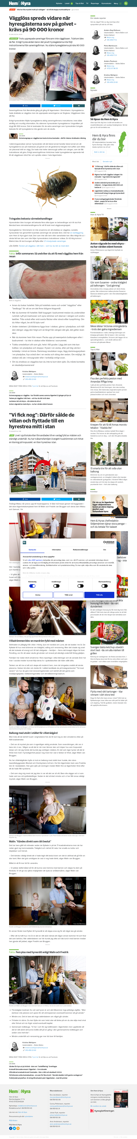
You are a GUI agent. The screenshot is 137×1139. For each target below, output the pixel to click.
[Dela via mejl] (79, 105)
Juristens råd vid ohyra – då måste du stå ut (25, 401)
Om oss (116, 1137)
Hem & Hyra (22, 1112)
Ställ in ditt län (99, 152)
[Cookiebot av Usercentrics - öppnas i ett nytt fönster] (105, 542)
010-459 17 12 (112, 40)
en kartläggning (76, 233)
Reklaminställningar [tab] (80, 550)
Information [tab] (56, 550)
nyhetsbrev (29, 1116)
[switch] (56, 586)
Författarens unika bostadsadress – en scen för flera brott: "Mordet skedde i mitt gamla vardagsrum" (46, 1075)
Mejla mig (110, 37)
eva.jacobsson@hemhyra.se (60, 1097)
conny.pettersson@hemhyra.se (61, 1106)
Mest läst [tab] (95, 161)
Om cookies (123, 1137)
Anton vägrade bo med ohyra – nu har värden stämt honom (31, 404)
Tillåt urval (68, 595)
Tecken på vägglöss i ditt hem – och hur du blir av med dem (44, 246)
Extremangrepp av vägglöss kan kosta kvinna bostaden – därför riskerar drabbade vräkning (52, 138)
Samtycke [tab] (32, 550)
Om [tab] (104, 550)
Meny (116, 3)
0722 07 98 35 (112, 68)
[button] (69, 3)
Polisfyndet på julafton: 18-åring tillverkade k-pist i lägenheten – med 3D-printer (38, 1078)
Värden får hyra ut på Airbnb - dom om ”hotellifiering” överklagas (33, 1066)
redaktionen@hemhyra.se (27, 1106)
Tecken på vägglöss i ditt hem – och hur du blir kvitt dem (29, 398)
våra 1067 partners (35, 560)
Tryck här (35, 386)
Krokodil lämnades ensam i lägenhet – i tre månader (28, 1069)
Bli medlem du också (98, 1106)
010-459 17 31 (112, 55)
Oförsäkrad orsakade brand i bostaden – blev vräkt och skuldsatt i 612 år (35, 1072)
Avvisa (37, 595)
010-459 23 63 (30, 379)
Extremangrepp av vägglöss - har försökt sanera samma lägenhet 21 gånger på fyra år (40, 395)
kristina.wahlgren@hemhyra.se (36, 377)
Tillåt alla (99, 595)
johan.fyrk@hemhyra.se (58, 1115)
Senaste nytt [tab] (107, 161)
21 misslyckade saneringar (54, 241)
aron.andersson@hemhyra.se (60, 1124)
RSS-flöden (13, 1120)
